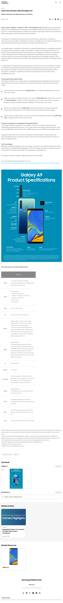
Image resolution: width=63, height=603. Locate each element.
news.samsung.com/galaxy (33, 163)
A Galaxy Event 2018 (6, 454)
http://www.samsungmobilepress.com (12, 163)
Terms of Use (31, 584)
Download (58, 466)
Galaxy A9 (16, 454)
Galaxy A (3, 8)
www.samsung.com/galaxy (51, 163)
